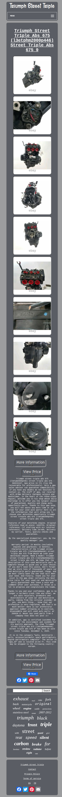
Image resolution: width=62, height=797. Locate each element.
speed (31, 738)
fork (48, 699)
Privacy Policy (32, 774)
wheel (16, 708)
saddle (36, 709)
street (28, 731)
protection (47, 709)
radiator (37, 749)
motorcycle (27, 704)
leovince (16, 749)
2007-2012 (45, 712)
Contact (32, 769)
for (47, 743)
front (32, 724)
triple (46, 724)
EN (29, 783)
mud (33, 701)
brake (36, 744)
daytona (19, 725)
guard (40, 733)
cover (34, 713)
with (17, 733)
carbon (21, 743)
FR (35, 783)
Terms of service (32, 779)
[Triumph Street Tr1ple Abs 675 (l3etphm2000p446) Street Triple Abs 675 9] (32, 75)
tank (36, 753)
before (48, 749)
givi (48, 733)
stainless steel (21, 712)
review (26, 748)
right (29, 752)
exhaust (21, 698)
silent (44, 737)
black (42, 718)
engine (27, 708)
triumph (25, 718)
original (43, 704)
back (16, 704)
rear (19, 737)
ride (40, 700)
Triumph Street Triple (32, 765)
